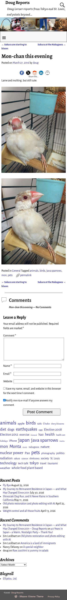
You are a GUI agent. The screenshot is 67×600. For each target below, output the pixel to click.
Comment (9, 335)
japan (24, 440)
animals (34, 270)
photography (48, 453)
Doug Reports (17, 593)
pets (10, 275)
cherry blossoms (57, 424)
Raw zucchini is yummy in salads (30, 550)
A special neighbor (33, 547)
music (25, 447)
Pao (27, 453)
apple (21, 423)
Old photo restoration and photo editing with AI (29, 503)
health (50, 434)
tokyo (34, 463)
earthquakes (26, 429)
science (24, 458)
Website (7, 381)
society (45, 458)
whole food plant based (27, 468)
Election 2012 (9, 434)
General (16, 270)
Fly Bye (7, 485)
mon (4, 275)
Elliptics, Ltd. (10, 578)
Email (7, 373)
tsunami (53, 463)
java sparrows (53, 270)
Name (7, 365)
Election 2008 (53, 429)
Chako (46, 423)
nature (45, 447)
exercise (24, 434)
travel (43, 463)
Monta (15, 446)
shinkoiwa (34, 458)
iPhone (13, 440)
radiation (6, 458)
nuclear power (11, 453)
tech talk (23, 463)
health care (60, 435)
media (61, 441)
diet (3, 429)
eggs (41, 430)
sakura (17, 458)
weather (5, 468)
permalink (25, 275)
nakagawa (34, 447)
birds (42, 270)
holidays (4, 441)
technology (8, 463)
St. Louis (55, 458)
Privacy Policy (54, 597)
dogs (11, 429)
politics (60, 453)
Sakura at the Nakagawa (52, 44)
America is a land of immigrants (38, 543)
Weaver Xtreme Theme (31, 596)
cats (39, 423)
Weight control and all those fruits (21, 510)
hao (41, 434)
